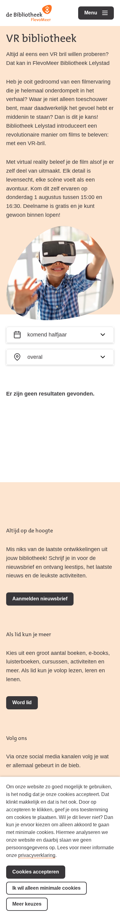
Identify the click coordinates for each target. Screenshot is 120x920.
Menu (99, 12)
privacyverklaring (36, 855)
